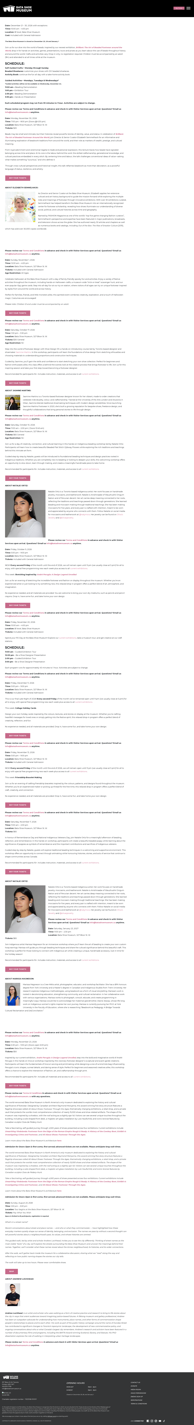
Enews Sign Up (137, 1397)
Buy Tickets (179, 8)
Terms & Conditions (32, 1093)
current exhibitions (90, 374)
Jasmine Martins (23, 352)
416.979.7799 (6, 1386)
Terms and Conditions (33, 251)
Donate (134, 1386)
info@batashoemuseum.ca (18, 112)
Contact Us (135, 1382)
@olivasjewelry (66, 518)
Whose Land (52, 1416)
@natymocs (84, 514)
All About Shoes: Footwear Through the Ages (64, 1135)
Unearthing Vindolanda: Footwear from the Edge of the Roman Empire (38, 1131)
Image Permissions (138, 1393)
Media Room (136, 1389)
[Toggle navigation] (188, 8)
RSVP (11, 1271)
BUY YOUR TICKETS (17, 178)
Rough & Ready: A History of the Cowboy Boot (94, 1131)
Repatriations (136, 1400)
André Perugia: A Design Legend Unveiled (56, 1058)
